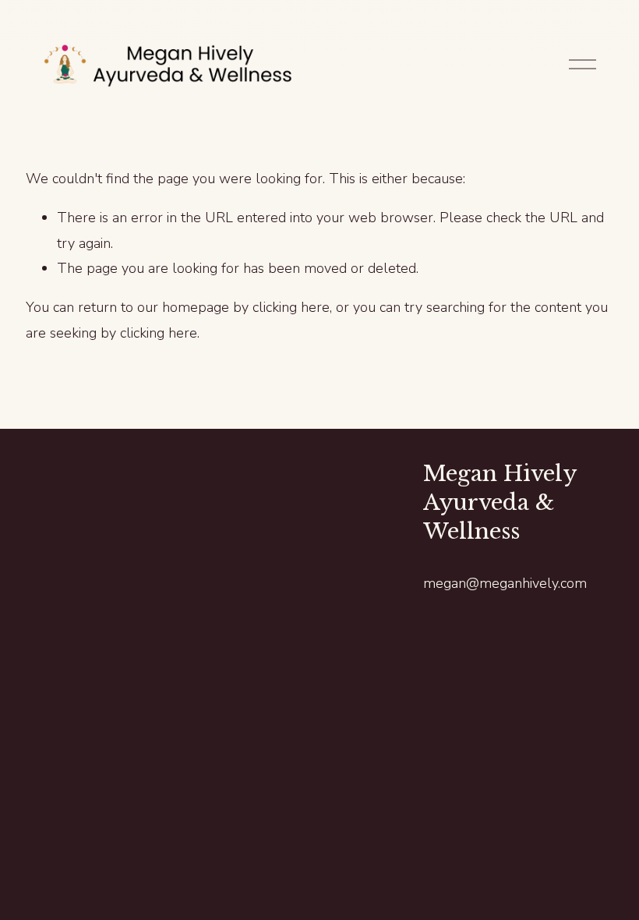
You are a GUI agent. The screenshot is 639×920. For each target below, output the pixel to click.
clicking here (291, 307)
